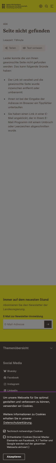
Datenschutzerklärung (17, 422)
